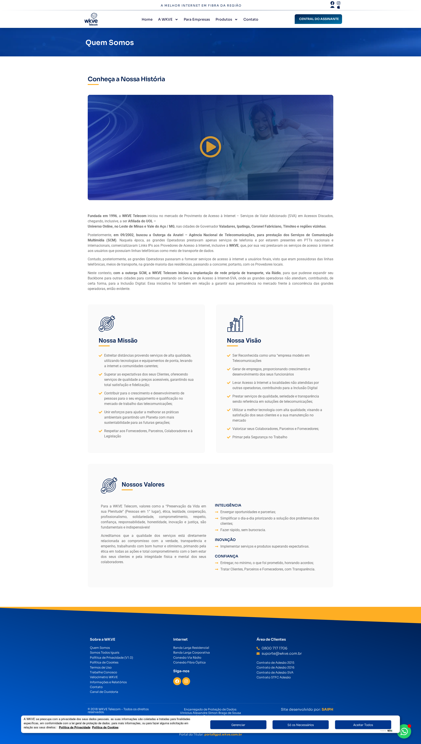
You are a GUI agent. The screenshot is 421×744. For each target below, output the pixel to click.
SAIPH (327, 709)
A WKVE (165, 19)
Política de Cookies (105, 727)
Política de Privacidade (74, 727)
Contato (250, 19)
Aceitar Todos (363, 725)
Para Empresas (197, 19)
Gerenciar (238, 725)
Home (147, 19)
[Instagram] (186, 681)
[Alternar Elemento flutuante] (404, 731)
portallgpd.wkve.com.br (223, 734)
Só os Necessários (300, 725)
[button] (210, 147)
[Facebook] (177, 681)
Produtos (224, 19)
